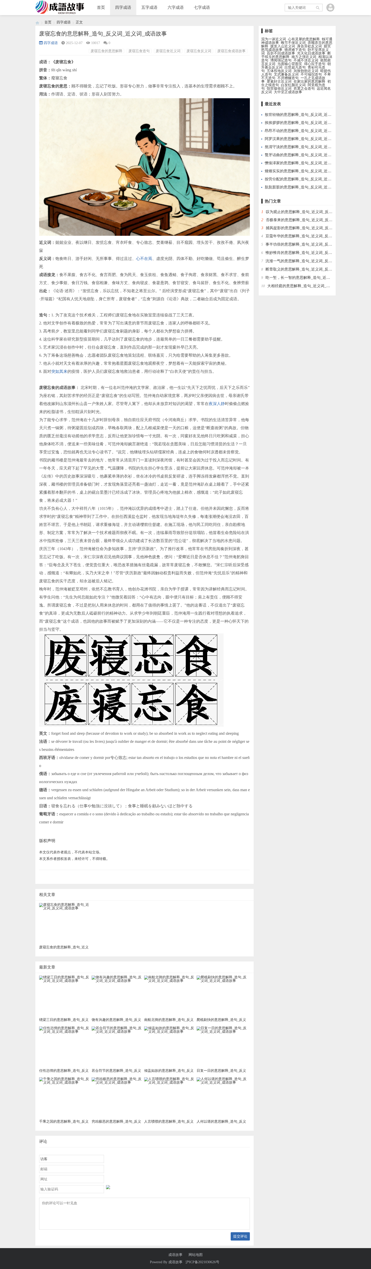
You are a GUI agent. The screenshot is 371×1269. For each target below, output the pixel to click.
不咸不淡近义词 (306, 60)
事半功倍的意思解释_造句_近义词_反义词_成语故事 (309, 244)
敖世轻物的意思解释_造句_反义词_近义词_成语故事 (308, 115)
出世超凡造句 (295, 67)
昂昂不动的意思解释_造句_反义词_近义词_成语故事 (308, 131)
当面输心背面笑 (289, 64)
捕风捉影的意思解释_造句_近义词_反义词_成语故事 (309, 228)
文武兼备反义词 (286, 74)
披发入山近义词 (282, 46)
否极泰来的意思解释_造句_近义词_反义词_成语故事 (309, 220)
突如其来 (59, 371)
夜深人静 (217, 404)
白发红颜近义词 (293, 85)
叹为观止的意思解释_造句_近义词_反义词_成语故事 (309, 212)
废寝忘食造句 (139, 51)
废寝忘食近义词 (168, 51)
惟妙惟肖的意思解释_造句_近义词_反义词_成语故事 (309, 253)
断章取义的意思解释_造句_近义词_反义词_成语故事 (309, 269)
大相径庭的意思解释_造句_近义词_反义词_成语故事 (311, 286)
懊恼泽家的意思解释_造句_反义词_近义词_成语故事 (308, 163)
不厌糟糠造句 (288, 78)
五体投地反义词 (279, 71)
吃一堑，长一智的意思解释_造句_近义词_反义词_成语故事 (315, 278)
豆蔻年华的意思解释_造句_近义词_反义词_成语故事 (309, 236)
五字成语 (149, 7)
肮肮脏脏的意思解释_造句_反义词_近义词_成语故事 (308, 187)
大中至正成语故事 (288, 92)
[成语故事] (37, 22)
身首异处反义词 (309, 46)
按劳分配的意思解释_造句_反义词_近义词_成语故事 (308, 179)
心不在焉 (144, 258)
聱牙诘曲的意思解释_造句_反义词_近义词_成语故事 (308, 155)
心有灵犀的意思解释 (304, 39)
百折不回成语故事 (281, 53)
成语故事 (175, 1255)
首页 (101, 7)
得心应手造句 (314, 64)
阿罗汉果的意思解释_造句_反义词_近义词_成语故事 (308, 139)
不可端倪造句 (311, 74)
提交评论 (240, 1236)
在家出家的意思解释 (309, 81)
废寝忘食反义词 (199, 51)
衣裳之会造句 (304, 88)
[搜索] (318, 7)
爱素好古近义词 (279, 81)
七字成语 (202, 7)
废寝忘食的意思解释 (106, 51)
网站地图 (196, 1255)
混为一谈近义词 (273, 39)
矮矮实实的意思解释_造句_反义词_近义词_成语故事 (308, 171)
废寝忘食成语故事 (231, 51)
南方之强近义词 (304, 57)
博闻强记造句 (281, 60)
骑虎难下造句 (295, 50)
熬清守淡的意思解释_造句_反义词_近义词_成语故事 (308, 147)
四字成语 (123, 7)
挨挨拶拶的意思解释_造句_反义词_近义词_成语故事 (308, 123)
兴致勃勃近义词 (306, 71)
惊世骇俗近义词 (279, 88)
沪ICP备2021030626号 (202, 1262)
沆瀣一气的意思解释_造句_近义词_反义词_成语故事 (309, 261)
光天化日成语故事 (311, 53)
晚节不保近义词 (293, 43)
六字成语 (176, 7)
